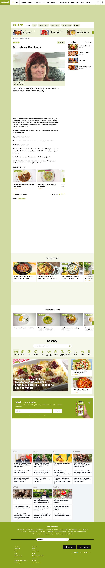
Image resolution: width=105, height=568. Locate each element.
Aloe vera (70, 531)
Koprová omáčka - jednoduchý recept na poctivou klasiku (83, 32)
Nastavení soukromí (36, 562)
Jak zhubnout (20, 529)
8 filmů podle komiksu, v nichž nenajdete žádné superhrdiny (21, 507)
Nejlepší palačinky (59, 534)
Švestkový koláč (69, 534)
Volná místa (17, 548)
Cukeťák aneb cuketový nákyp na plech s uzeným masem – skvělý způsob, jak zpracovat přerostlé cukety (28, 34)
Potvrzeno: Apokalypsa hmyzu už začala (62, 464)
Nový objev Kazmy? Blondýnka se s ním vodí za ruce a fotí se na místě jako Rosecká (42, 515)
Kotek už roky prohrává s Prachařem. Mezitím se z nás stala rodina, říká (42, 480)
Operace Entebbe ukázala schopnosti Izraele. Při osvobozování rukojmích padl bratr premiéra (62, 473)
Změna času (55, 529)
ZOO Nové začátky (83, 529)
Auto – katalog (23, 531)
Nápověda (34, 558)
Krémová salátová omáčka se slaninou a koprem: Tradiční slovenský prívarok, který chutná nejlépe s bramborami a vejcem (71, 278)
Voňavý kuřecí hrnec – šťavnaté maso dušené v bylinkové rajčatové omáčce (23, 278)
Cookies (16, 558)
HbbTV (15, 553)
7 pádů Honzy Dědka (33, 531)
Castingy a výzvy (35, 550)
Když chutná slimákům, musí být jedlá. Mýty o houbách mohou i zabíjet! (62, 500)
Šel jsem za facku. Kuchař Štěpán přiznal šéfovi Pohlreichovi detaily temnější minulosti (42, 472)
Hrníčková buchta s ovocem (84, 53)
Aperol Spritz (82, 60)
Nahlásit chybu (17, 562)
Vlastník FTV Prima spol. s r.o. (20, 560)
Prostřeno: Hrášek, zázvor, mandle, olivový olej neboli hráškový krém (45, 329)
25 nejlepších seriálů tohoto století (22, 499)
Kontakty (34, 553)
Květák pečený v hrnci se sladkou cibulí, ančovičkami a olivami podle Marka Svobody (46, 278)
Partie (61, 529)
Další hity (88, 42)
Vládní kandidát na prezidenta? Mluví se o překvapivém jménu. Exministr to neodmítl (21, 480)
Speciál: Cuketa (64, 2)
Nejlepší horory (39, 529)
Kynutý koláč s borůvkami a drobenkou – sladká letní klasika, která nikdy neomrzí (82, 465)
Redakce (34, 560)
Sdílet (61, 43)
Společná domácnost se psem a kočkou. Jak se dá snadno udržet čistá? (62, 508)
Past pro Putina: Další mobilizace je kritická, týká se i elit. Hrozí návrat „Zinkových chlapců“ (22, 465)
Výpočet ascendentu (37, 534)
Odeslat (57, 411)
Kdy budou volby (73, 529)
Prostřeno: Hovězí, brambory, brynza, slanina (70, 329)
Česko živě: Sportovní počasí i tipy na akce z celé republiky (22, 471)
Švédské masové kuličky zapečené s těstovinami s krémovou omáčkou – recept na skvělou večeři (34, 383)
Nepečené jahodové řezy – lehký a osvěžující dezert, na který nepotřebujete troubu (56, 33)
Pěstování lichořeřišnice (80, 531)
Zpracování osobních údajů (38, 555)
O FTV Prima (17, 546)
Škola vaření (45, 2)
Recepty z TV (54, 2)
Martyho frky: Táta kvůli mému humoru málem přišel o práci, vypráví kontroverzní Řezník (41, 500)
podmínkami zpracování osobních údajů (37, 415)
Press (33, 548)
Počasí (66, 529)
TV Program (37, 2)
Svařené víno (50, 531)
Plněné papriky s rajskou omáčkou (85, 67)
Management (35, 546)
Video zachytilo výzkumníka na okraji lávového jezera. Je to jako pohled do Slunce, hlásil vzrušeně (62, 480)
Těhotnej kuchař (75, 2)
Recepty (23, 2)
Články (30, 2)
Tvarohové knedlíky (48, 534)
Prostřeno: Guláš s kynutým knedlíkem (24, 185)
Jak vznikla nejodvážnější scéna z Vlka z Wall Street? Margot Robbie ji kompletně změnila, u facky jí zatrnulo (22, 516)
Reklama (16, 550)
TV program (48, 529)
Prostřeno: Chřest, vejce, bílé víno (24, 328)
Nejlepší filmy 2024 (29, 529)
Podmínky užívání (18, 555)
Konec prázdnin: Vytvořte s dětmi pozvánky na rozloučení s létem (62, 514)
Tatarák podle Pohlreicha (61, 531)
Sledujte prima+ (85, 2)
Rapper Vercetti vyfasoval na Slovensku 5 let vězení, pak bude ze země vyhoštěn (42, 508)
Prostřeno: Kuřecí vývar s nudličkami (47, 185)
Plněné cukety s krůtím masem (85, 46)
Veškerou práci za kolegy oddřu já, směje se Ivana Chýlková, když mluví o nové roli (42, 465)
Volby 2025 (42, 531)
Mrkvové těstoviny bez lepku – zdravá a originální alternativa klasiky (81, 390)
